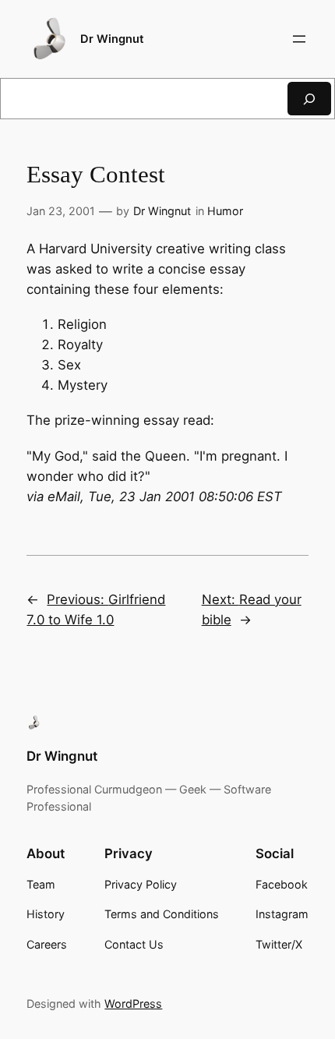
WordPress (133, 1003)
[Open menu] (299, 39)
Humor (225, 210)
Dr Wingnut (112, 39)
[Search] (309, 98)
